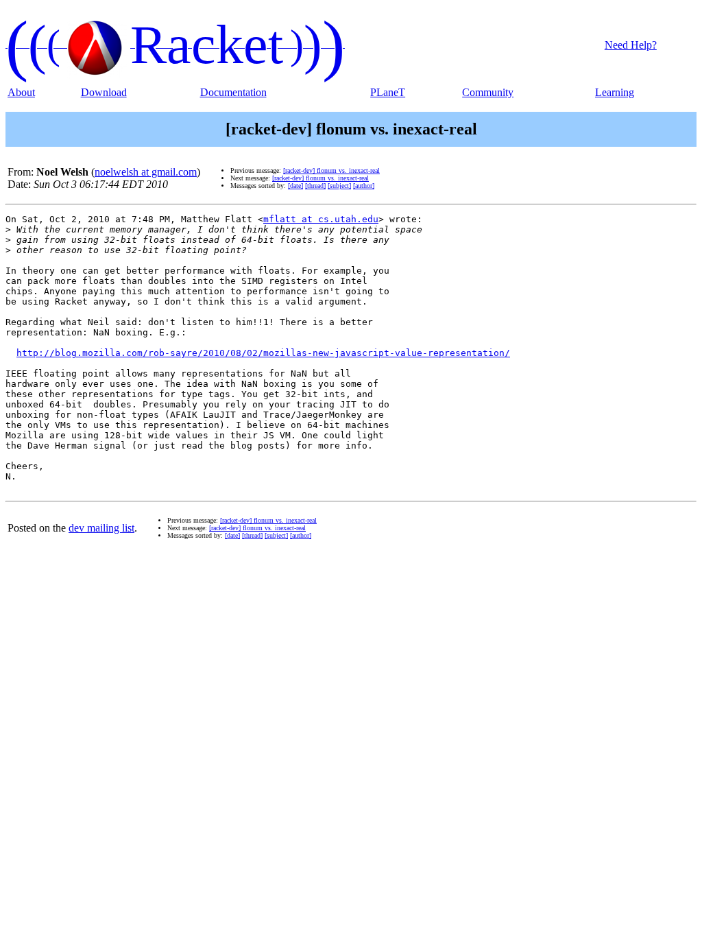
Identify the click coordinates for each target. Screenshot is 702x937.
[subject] (339, 185)
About (21, 92)
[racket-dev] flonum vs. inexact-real (331, 170)
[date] (295, 185)
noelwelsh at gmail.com (146, 172)
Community (487, 92)
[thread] (315, 185)
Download (104, 92)
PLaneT (387, 92)
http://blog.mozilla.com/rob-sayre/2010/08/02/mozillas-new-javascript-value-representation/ (263, 353)
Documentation (233, 92)
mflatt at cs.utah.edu (320, 219)
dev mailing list (101, 528)
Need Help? (631, 45)
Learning (614, 92)
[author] (363, 185)
